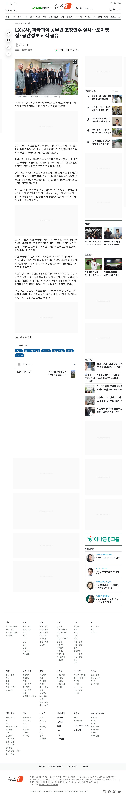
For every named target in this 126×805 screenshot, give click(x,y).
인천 (75, 636)
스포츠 (88, 255)
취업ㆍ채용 (44, 705)
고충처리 (84, 766)
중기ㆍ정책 (44, 687)
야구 (41, 718)
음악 (24, 727)
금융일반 (26, 675)
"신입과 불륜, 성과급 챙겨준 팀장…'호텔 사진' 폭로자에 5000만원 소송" (109, 389)
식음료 (42, 699)
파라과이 (46, 351)
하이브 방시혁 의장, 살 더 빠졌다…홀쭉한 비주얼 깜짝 (101, 121)
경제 (42, 622)
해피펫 (46, 8)
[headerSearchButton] (15, 3)
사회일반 (26, 654)
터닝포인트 (95, 730)
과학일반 (77, 693)
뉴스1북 (94, 733)
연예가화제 (27, 718)
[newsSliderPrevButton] (113, 91)
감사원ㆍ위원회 (11, 633)
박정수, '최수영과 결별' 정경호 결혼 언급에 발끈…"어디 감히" (101, 99)
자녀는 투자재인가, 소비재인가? (107, 573)
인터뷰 (25, 733)
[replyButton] (8, 40)
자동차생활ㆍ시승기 (13, 751)
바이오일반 (95, 684)
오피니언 (89, 549)
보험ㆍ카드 (27, 684)
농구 (41, 733)
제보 (119, 3)
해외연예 (26, 730)
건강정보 (9, 736)
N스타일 (26, 736)
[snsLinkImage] (104, 791)
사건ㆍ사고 (27, 627)
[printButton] (8, 53)
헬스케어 (94, 681)
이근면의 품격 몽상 (102, 596)
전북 (75, 648)
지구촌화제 (61, 657)
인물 (24, 648)
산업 (42, 671)
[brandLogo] (63, 6)
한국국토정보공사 (32, 351)
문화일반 (9, 730)
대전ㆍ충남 (78, 645)
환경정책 (43, 645)
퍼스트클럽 (95, 736)
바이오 (93, 671)
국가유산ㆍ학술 (11, 727)
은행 (24, 681)
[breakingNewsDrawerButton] (11, 3)
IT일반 (76, 684)
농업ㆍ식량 (44, 642)
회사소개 (41, 766)
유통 (41, 690)
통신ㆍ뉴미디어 (79, 678)
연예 (87, 224)
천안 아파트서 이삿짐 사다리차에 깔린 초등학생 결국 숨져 (101, 132)
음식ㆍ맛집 (10, 754)
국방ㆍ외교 (95, 627)
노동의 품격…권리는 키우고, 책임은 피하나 (107, 600)
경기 (75, 633)
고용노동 (43, 639)
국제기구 (60, 651)
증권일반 (26, 687)
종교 (7, 724)
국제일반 (60, 660)
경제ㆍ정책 (44, 627)
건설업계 (60, 687)
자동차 (42, 684)
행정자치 (77, 627)
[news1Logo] (15, 779)
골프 (41, 736)
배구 (41, 730)
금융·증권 (27, 671)
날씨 (24, 645)
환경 (24, 642)
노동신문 (88, 8)
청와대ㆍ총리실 (11, 627)
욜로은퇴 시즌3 (101, 568)
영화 (24, 724)
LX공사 (18, 351)
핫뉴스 (88, 359)
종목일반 (43, 739)
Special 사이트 (97, 713)
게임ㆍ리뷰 (78, 690)
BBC (75, 718)
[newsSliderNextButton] (119, 91)
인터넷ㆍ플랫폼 (79, 675)
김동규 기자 (23, 45)
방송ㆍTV (26, 721)
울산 (75, 660)
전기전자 (43, 681)
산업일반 (43, 675)
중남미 (59, 642)
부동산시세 (61, 684)
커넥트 (113, 3)
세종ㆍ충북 (78, 642)
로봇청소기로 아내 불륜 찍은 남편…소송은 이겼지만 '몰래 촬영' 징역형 (110, 412)
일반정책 (60, 678)
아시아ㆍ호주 (62, 633)
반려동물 (9, 748)
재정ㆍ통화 (44, 630)
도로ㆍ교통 (10, 745)
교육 (24, 633)
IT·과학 (77, 671)
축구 (41, 724)
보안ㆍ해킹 (78, 687)
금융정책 (26, 678)
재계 (41, 678)
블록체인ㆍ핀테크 (29, 696)
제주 (75, 663)
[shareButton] (8, 33)
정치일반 (9, 636)
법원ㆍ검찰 (27, 630)
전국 (76, 622)
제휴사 (76, 713)
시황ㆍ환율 (27, 690)
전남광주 (77, 651)
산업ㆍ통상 (44, 633)
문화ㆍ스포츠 (11, 687)
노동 (24, 639)
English (79, 8)
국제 (59, 622)
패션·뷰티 (43, 696)
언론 (7, 733)
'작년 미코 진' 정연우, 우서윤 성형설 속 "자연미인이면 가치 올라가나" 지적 (109, 400)
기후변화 (60, 648)
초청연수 (19, 355)
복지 (24, 636)
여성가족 (26, 651)
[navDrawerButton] (7, 3)
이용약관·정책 (72, 766)
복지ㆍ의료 (95, 675)
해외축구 (43, 727)
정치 (8, 622)
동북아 (59, 627)
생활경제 (43, 693)
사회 (25, 622)
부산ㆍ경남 (78, 657)
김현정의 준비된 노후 (103, 582)
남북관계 (9, 690)
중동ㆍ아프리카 (62, 639)
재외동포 (94, 633)
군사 (7, 678)
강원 (75, 639)
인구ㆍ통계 (44, 636)
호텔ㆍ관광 (44, 702)
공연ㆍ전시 (10, 718)
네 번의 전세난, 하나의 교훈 (108, 557)
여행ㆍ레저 (10, 739)
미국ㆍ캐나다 (62, 630)
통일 (92, 630)
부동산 (17, 23)
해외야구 (43, 721)
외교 (92, 622)
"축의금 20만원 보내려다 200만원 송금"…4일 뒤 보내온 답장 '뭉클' (109, 378)
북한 (8, 671)
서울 (75, 630)
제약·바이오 (95, 678)
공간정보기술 (58, 351)
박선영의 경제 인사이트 (104, 554)
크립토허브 (37, 8)
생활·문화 (10, 713)
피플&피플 (61, 654)
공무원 (69, 351)
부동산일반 (61, 675)
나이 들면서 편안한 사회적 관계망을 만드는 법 (107, 586)
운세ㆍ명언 (10, 742)
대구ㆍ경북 (78, 654)
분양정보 (60, 681)
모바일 (76, 681)
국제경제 (60, 645)
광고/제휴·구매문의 (56, 766)
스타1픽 (94, 724)
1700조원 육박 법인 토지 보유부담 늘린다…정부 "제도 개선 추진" (57, 373)
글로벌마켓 (78, 721)
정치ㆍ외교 (10, 675)
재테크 (25, 693)
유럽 (58, 636)
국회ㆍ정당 (10, 630)
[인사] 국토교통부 (24, 372)
